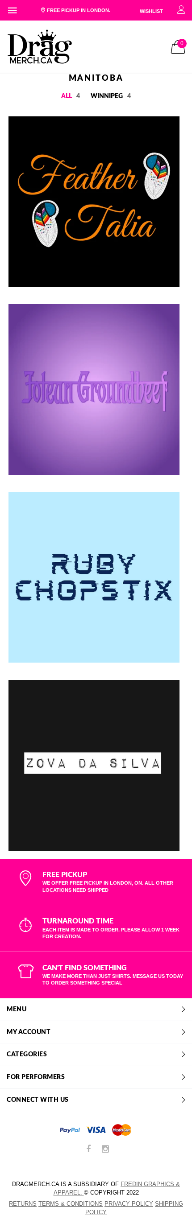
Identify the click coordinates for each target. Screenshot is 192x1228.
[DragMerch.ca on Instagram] (105, 1150)
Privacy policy (128, 1203)
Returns (23, 1203)
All (70, 96)
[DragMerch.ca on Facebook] (88, 1150)
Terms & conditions (70, 1203)
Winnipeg (111, 96)
